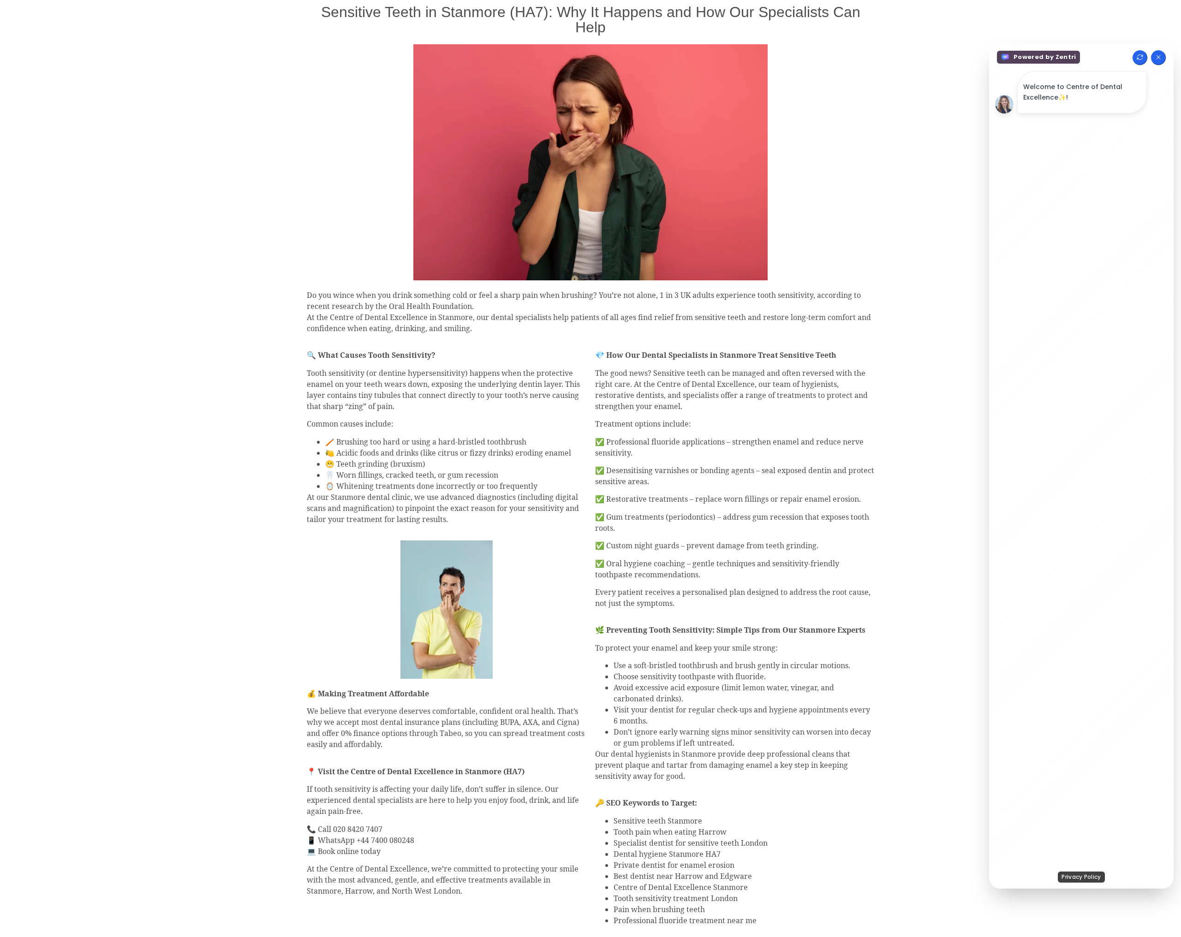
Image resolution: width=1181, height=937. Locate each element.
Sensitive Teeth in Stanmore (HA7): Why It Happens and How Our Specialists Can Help (590, 20)
